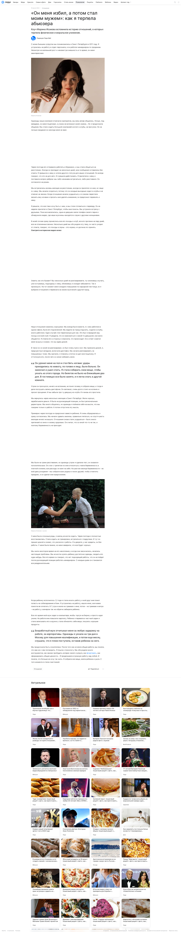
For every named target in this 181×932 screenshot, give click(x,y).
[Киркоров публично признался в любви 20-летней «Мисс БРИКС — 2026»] (75, 792)
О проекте (106, 930)
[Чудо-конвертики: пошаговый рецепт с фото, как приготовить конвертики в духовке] (45, 792)
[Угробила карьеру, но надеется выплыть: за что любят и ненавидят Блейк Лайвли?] (75, 732)
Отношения (45, 8)
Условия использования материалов (157, 930)
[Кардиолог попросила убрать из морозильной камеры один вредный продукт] (136, 792)
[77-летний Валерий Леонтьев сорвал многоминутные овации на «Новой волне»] (136, 762)
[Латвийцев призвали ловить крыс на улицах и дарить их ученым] (45, 883)
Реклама (17, 930)
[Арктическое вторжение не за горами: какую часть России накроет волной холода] (105, 853)
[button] (68, 85)
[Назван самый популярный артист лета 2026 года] (45, 822)
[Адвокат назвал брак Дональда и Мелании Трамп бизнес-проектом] (45, 913)
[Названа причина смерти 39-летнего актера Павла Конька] (105, 702)
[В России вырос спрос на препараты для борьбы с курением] (105, 883)
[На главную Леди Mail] (7, 2)
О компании (10, 930)
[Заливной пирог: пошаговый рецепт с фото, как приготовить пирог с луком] (105, 792)
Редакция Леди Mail (44, 38)
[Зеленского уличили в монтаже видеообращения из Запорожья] (45, 762)
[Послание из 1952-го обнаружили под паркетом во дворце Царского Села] (75, 702)
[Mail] (3, 2)
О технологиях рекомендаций (118, 930)
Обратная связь (173, 930)
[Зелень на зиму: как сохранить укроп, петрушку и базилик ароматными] (136, 732)
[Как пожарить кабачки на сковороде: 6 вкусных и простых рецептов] (136, 702)
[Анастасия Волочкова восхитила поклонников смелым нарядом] (75, 762)
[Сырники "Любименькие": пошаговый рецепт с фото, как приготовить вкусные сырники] (105, 762)
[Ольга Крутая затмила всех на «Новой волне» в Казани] (136, 883)
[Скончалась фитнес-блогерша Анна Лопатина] (75, 822)
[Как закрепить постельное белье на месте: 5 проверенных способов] (136, 822)
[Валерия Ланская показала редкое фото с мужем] (105, 732)
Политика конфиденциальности (137, 930)
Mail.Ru (4, 930)
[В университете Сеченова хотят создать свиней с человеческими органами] (45, 853)
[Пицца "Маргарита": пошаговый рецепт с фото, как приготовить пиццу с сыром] (136, 853)
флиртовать (91, 653)
